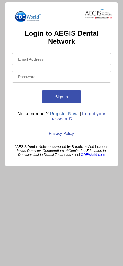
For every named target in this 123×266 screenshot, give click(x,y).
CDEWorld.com (93, 155)
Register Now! (64, 113)
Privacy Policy (61, 133)
